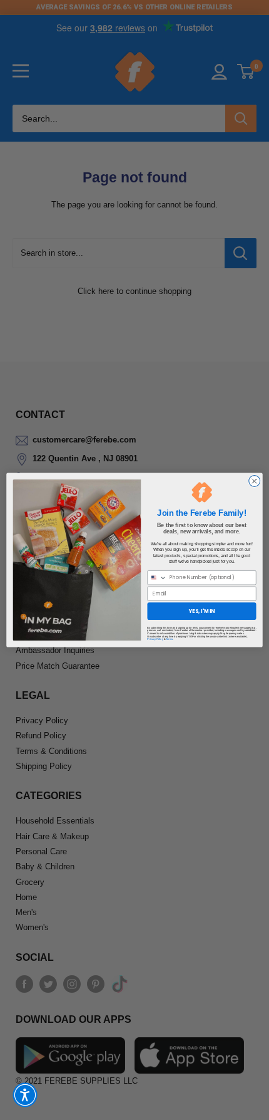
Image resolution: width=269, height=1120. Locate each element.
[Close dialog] (254, 481)
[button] (25, 1094)
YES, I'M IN (202, 611)
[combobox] (157, 578)
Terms (169, 639)
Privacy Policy (155, 639)
